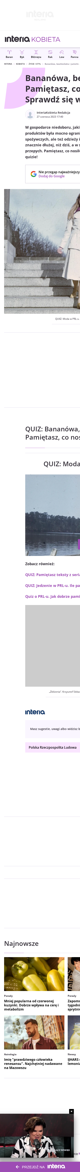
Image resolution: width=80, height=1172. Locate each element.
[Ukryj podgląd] (71, 1111)
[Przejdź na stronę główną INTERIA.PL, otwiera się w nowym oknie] (17, 39)
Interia (8, 63)
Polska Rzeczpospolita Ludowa (53, 747)
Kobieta (20, 63)
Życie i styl (35, 63)
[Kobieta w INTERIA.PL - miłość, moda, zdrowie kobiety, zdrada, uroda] (46, 39)
